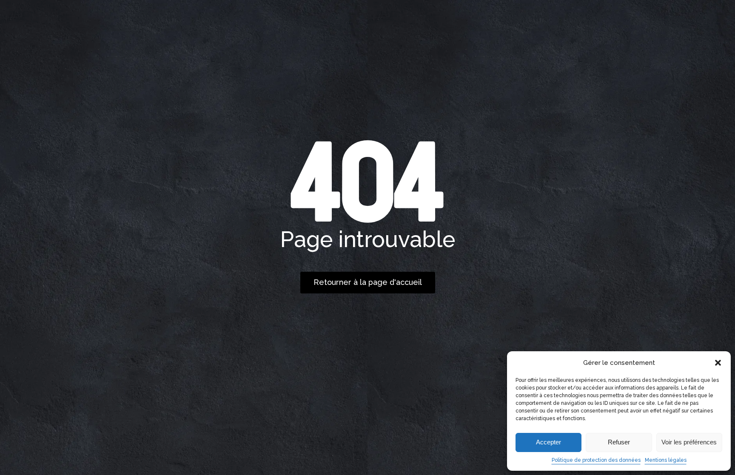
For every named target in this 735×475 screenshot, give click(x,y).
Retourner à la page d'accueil (367, 282)
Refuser (619, 442)
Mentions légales (666, 460)
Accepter (548, 442)
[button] (718, 362)
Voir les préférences (689, 442)
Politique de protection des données (596, 460)
